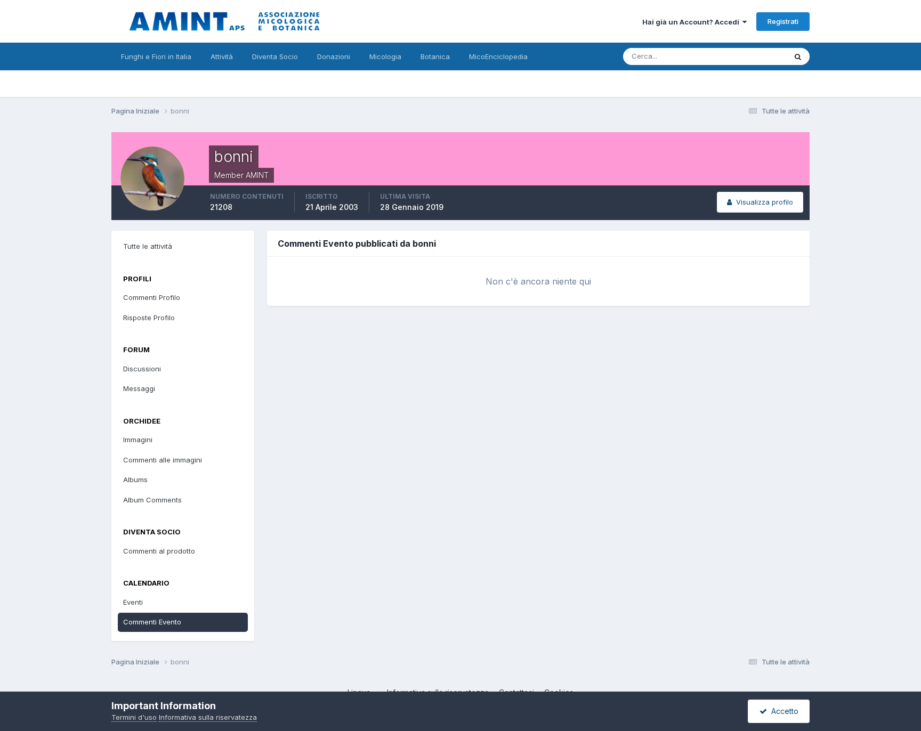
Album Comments (152, 500)
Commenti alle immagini (162, 460)
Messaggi (139, 388)
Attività (222, 56)
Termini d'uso (134, 717)
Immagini (137, 439)
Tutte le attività (147, 246)
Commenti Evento (152, 622)
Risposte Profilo (149, 317)
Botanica (435, 56)
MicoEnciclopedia (498, 56)
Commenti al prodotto (159, 551)
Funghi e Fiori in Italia (156, 56)
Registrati (783, 21)
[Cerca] (798, 56)
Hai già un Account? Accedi (692, 22)
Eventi (133, 602)
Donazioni (333, 56)
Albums (135, 479)
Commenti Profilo (151, 297)
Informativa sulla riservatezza (208, 717)
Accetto (782, 711)
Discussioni (142, 368)
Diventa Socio (275, 56)
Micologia (385, 56)
